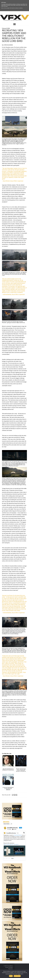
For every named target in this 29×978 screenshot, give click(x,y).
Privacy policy (17, 976)
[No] (27, 973)
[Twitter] (12, 795)
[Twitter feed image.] (14, 851)
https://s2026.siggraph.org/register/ (11, 844)
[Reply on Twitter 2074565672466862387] (4, 858)
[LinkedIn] (16, 795)
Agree (11, 976)
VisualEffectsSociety (11, 833)
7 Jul (18, 833)
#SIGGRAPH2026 (18, 835)
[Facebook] (14, 795)
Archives (6, 822)
